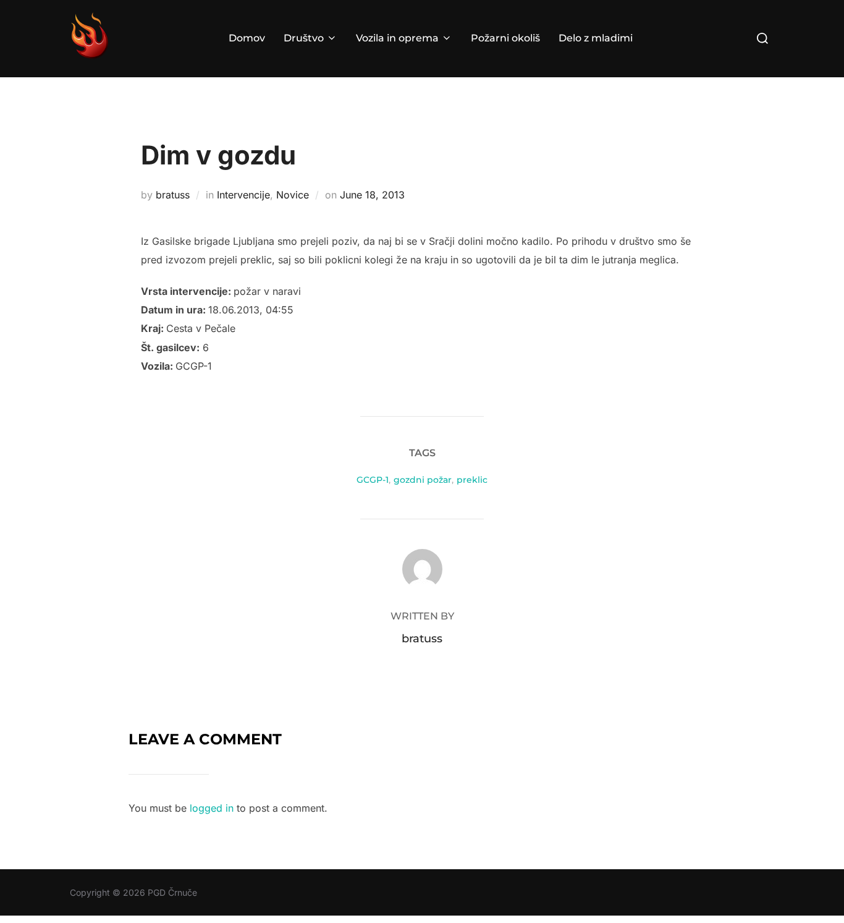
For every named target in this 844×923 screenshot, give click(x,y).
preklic (472, 479)
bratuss (173, 195)
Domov (247, 38)
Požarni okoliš (505, 38)
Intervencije (243, 195)
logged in (212, 808)
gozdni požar (423, 479)
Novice (292, 195)
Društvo (304, 38)
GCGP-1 (373, 479)
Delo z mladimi (596, 38)
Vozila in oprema (397, 38)
